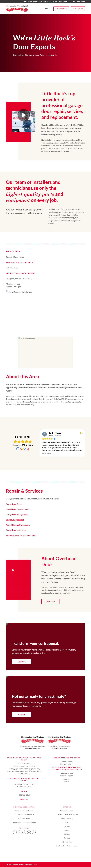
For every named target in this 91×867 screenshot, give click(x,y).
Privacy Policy (66, 842)
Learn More (50, 601)
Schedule (21, 662)
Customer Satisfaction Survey (67, 815)
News (67, 822)
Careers (67, 826)
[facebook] (15, 832)
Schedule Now (61, 9)
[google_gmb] (24, 832)
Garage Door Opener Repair (17, 509)
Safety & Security (67, 819)
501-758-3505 (24, 795)
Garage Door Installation (16, 530)
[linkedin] (34, 832)
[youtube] (29, 832)
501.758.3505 (79, 2)
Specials (67, 834)
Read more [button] (46, 453)
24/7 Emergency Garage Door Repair (21, 535)
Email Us (24, 800)
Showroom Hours (66, 811)
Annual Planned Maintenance (18, 525)
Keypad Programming (15, 519)
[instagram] (19, 832)
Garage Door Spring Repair (17, 514)
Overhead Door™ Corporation (67, 846)
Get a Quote (78, 9)
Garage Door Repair (14, 504)
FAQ (66, 830)
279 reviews (27, 445)
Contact (21, 714)
